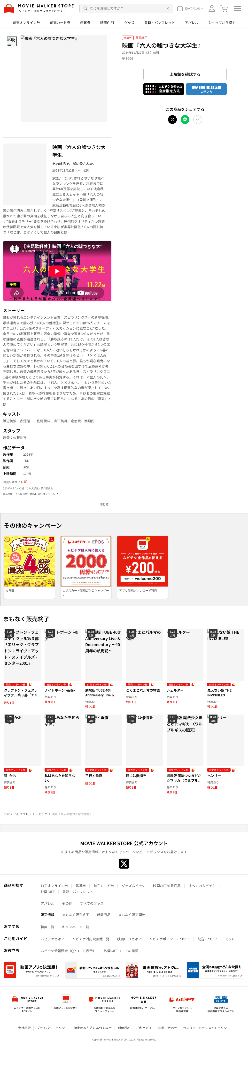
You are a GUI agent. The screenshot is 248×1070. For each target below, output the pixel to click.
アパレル (191, 22)
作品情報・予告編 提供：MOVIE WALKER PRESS (29, 494)
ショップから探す (221, 22)
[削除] (167, 8)
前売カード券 (60, 22)
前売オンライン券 (26, 22)
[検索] (86, 8)
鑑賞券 (85, 22)
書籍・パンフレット (159, 22)
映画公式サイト (13, 482)
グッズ (129, 22)
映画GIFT (107, 22)
